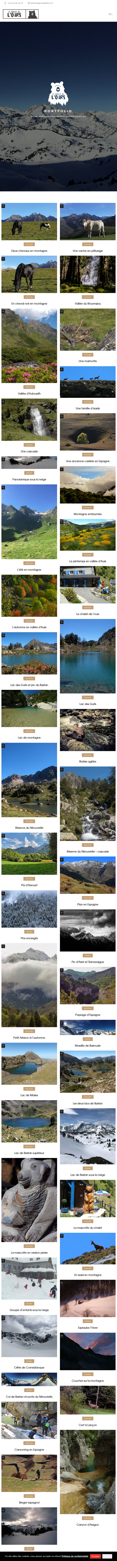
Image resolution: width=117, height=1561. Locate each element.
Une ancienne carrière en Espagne (88, 461)
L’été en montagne (29, 570)
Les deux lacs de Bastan (88, 1103)
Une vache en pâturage (88, 251)
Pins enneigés (29, 938)
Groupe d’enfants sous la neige (29, 1310)
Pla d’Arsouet (29, 885)
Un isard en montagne (88, 1275)
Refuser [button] (107, 1556)
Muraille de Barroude (88, 1045)
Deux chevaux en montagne (29, 251)
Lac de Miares (29, 1095)
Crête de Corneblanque (29, 1367)
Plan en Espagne (87, 904)
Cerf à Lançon (88, 1425)
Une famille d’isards (88, 408)
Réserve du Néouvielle (29, 828)
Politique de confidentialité (75, 1556)
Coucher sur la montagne (88, 1381)
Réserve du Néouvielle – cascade (88, 851)
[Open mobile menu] (111, 14)
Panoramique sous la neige (29, 479)
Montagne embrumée (88, 514)
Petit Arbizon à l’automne (29, 1038)
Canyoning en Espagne (29, 1449)
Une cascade (29, 451)
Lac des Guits (87, 704)
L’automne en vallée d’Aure (29, 627)
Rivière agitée (87, 761)
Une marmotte (88, 361)
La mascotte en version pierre (29, 1252)
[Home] (21, 18)
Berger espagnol (29, 1502)
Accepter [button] (95, 1556)
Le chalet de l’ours (87, 614)
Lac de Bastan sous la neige (87, 1175)
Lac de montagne (29, 737)
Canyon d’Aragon (88, 1524)
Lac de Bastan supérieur (29, 1153)
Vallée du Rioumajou (88, 303)
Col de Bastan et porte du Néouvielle (29, 1397)
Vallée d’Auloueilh (29, 393)
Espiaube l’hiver (88, 1328)
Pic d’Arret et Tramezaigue (88, 962)
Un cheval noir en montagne (29, 303)
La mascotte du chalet (88, 1228)
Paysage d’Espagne (87, 1015)
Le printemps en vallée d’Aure (87, 561)
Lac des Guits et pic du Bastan (29, 685)
